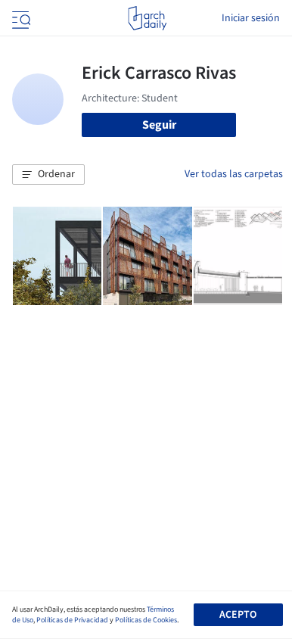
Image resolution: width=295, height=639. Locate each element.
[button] (48, 174)
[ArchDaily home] (147, 18)
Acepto (237, 614)
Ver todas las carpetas (234, 174)
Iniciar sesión (251, 18)
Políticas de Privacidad (72, 620)
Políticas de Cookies (146, 620)
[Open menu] (19, 18)
